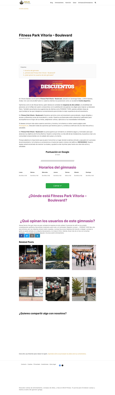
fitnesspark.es (23, 125)
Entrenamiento (59, 2)
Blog (51, 2)
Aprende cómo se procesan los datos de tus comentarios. (67, 354)
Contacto (23, 364)
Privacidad (37, 364)
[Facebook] (60, 365)
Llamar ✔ (57, 186)
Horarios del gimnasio (31, 70)
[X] (62, 365)
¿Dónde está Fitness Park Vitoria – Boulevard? (39, 73)
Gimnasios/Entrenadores (85, 2)
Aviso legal (53, 364)
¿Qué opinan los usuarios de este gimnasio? (38, 75)
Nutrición (68, 2)
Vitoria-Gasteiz (23, 8)
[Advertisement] (57, 21)
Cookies (30, 364)
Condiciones (44, 364)
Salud (74, 2)
